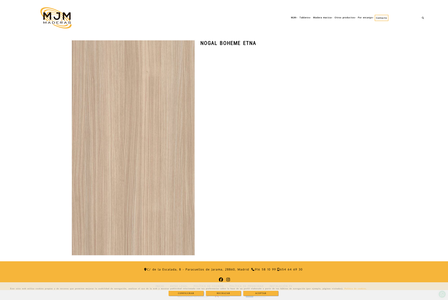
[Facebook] (221, 280)
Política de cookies (355, 288)
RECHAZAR (223, 293)
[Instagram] (228, 280)
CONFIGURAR (186, 293)
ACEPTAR (260, 293)
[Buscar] (422, 18)
